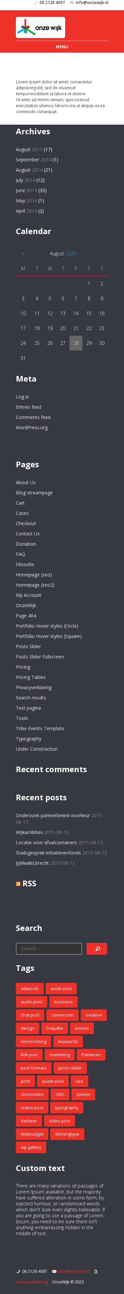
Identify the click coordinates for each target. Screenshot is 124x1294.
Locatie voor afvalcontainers (46, 842)
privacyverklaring (32, 1282)
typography (66, 1107)
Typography (28, 738)
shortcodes (32, 1094)
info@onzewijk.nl (73, 1271)
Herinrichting (33, 1041)
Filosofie (25, 564)
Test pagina (28, 708)
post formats (34, 1068)
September (33, 159)
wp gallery (31, 1147)
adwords (30, 988)
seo (79, 1081)
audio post (31, 1002)
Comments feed (33, 417)
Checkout (26, 523)
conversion (62, 1015)
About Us (26, 482)
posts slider (70, 1068)
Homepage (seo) (34, 574)
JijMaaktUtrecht (32, 863)
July (25, 180)
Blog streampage (34, 492)
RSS (29, 883)
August (29, 149)
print (25, 1081)
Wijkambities (29, 832)
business (63, 1002)
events (82, 1028)
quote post (53, 1081)
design (27, 1028)
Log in (22, 397)
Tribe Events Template (40, 728)
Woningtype (67, 1134)
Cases (22, 513)
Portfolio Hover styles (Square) (49, 636)
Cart (20, 503)
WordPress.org (32, 427)
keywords (68, 1041)
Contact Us (28, 533)
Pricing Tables (31, 677)
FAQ (20, 554)
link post (29, 1055)
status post (32, 1107)
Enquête (54, 1028)
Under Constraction (37, 749)
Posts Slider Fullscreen (40, 656)
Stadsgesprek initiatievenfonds (48, 853)
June (26, 190)
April (26, 211)
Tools (22, 718)
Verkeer (29, 1121)
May (26, 200)
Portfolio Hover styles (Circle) (47, 626)
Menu (62, 47)
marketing (60, 1055)
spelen (83, 1094)
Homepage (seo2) (35, 585)
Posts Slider (28, 646)
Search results (31, 697)
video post (59, 1121)
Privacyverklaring (34, 687)
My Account (28, 595)
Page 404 (26, 615)
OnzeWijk (26, 605)
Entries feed (28, 407)
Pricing (23, 667)
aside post (61, 988)
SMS (60, 1094)
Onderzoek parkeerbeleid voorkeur (53, 815)
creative (94, 1015)
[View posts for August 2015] (23, 253)
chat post (30, 1015)
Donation (26, 544)
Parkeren (91, 1055)
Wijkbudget (32, 1134)
